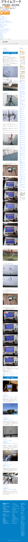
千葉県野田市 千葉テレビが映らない (8, 419)
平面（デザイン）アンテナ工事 (7, 464)
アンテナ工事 (2, 16)
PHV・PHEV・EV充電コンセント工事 (5, 21)
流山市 (21, 508)
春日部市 (22, 522)
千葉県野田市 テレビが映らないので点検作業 (9, 489)
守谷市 (23, 513)
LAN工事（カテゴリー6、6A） (4, 25)
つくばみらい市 (23, 515)
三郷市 (23, 528)
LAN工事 (1, 33)
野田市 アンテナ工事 (6, 466)
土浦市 (21, 520)
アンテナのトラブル (5, 417)
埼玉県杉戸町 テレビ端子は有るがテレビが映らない (10, 397)
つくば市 (22, 514)
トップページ (14, 503)
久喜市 (23, 526)
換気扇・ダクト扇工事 (3, 24)
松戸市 (21, 510)
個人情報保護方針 (15, 523)
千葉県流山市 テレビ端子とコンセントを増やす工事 (10, 443)
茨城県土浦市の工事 (5, 50)
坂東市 (21, 513)
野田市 (23, 507)
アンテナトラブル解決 (3, 18)
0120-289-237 (2, 38)
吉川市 (24, 522)
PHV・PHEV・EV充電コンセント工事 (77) (22, 89)
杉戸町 (21, 528)
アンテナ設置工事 (2, 17)
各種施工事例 (2, 26)
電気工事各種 (2, 19)
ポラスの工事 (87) (22, 186)
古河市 (21, 516)
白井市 (21, 509)
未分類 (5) (21, 189)
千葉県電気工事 (5, 441)
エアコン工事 (2, 23)
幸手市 (21, 527)
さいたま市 (22, 530)
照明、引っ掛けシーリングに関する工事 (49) (22, 104)
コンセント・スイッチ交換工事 (4, 28)
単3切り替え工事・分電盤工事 (4, 30)
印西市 (23, 509)
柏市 (21, 507)
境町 (23, 520)
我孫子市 (24, 508)
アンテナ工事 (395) (22, 82)
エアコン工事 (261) (22, 93)
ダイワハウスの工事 (5, 51)
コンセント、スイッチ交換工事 (4, 20)
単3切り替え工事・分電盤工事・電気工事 (6, 22)
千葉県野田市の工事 (5, 418)
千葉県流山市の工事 (5, 442)
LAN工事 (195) (22, 96)
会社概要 (14, 515)
